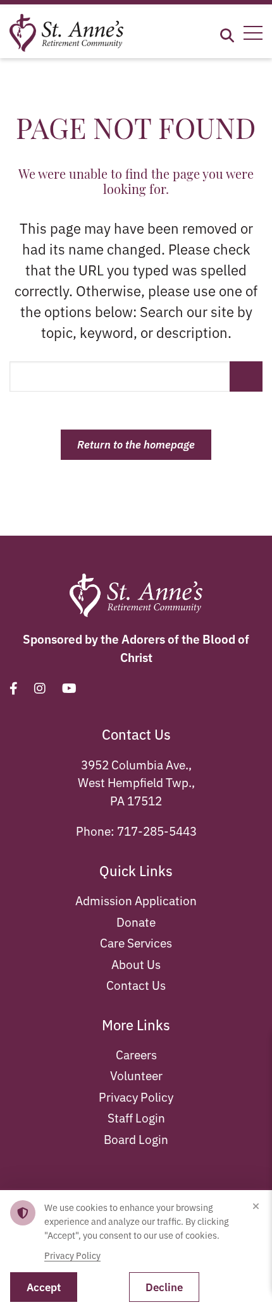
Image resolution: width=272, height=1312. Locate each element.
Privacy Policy (136, 1096)
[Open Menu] (253, 32)
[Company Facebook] (13, 687)
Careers (136, 1053)
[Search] (227, 33)
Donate (136, 921)
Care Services (136, 942)
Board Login (136, 1138)
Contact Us (136, 984)
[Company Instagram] (40, 687)
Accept (44, 1286)
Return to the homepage (136, 444)
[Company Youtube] (69, 687)
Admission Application (136, 899)
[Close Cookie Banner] (255, 1206)
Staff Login (136, 1117)
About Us (136, 963)
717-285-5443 (157, 830)
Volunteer (136, 1074)
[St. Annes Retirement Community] (66, 30)
